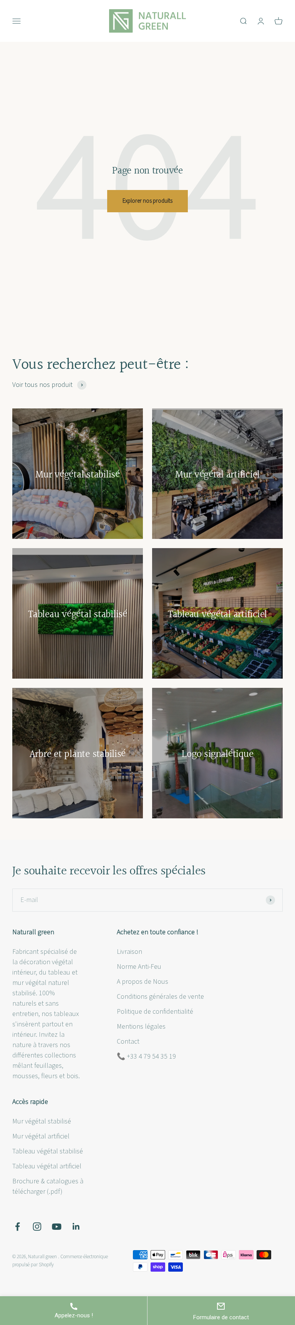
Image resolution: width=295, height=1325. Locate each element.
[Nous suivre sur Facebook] (17, 1226)
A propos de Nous (142, 981)
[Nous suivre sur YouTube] (56, 1226)
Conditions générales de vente (160, 996)
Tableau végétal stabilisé (47, 1151)
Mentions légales (141, 1026)
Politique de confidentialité (155, 1011)
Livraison (129, 952)
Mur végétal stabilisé (41, 1121)
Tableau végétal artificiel (46, 1166)
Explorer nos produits (147, 201)
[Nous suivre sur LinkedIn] (76, 1226)
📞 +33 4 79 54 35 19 (146, 1056)
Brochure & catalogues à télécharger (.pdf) (47, 1186)
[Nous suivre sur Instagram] (37, 1226)
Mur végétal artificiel (41, 1136)
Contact (128, 1041)
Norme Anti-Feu (139, 966)
